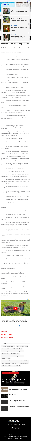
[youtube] (18, 428)
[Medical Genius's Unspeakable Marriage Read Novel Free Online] (4, 389)
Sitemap (21, 438)
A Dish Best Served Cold (22, 346)
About (5, 436)
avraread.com (22, 424)
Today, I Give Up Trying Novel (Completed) (17, 401)
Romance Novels (6, 358)
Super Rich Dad (24, 361)
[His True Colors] (4, 396)
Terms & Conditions (14, 436)
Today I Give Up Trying (7, 365)
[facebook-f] (12, 428)
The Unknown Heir (24, 363)
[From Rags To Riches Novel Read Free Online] (4, 408)
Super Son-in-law (6, 363)
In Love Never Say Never (16, 348)
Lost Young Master (19, 351)
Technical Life (15, 363)
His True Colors (5, 348)
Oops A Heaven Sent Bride (8, 356)
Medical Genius (5, 353)
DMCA (16, 438)
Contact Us (10, 438)
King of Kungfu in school (7, 351)
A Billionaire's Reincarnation (8, 346)
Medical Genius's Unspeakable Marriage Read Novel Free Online (18, 388)
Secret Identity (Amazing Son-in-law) (10, 361)
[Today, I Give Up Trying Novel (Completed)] (4, 402)
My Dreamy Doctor (15, 353)
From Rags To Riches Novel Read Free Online (19, 407)
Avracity (21, 434)
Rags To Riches (19, 356)
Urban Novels (17, 365)
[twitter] (15, 428)
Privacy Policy (23, 436)
